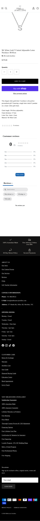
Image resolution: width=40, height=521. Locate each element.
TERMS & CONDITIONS (20, 507)
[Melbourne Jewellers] (20, 8)
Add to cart (20, 81)
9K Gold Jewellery (9, 56)
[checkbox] (7, 199)
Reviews (4, 277)
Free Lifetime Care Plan (9, 431)
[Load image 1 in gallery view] (20, 28)
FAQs (3, 281)
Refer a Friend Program (9, 447)
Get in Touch (6, 385)
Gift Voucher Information (9, 285)
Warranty (4, 362)
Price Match (5, 419)
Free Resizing (6, 416)
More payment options (20, 93)
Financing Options (7, 427)
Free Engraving (6, 439)
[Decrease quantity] (4, 71)
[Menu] (2, 8)
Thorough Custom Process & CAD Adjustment (16, 423)
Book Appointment (7, 381)
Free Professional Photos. (9, 451)
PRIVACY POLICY (6, 507)
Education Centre (7, 377)
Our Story (5, 265)
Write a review (20, 174)
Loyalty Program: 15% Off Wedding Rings (15, 443)
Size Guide (5, 369)
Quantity (5, 67)
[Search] (7, 8)
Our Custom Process (8, 269)
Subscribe (8, 486)
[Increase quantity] (16, 71)
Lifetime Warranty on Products (11, 412)
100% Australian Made (8, 404)
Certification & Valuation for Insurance (13, 435)
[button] (20, 152)
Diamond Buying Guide (9, 373)
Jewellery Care (6, 365)
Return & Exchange (8, 358)
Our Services (5, 273)
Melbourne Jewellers (11, 513)
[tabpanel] (20, 208)
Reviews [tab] (8, 183)
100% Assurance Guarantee (10, 408)
